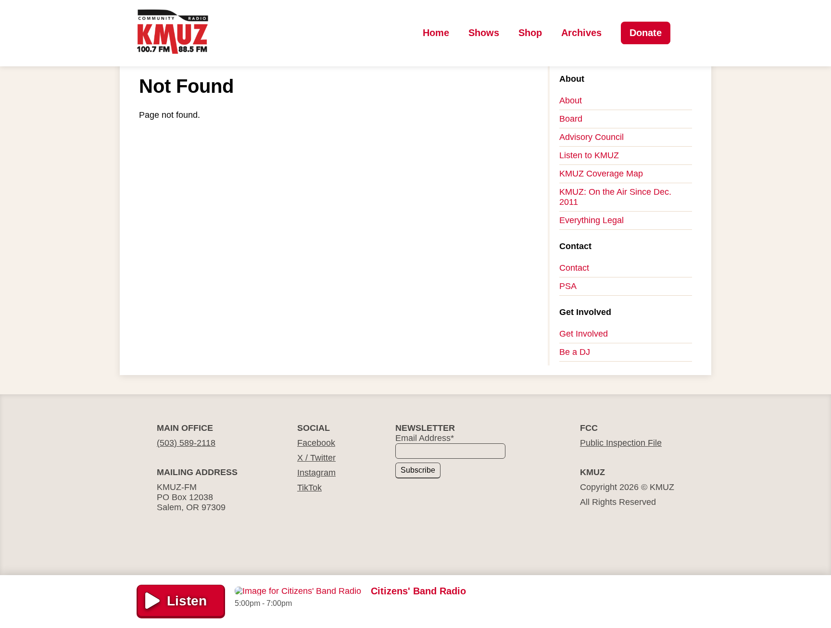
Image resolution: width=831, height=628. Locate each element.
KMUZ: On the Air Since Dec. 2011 (615, 197)
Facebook (316, 443)
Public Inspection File (621, 443)
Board (570, 119)
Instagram (316, 472)
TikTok (309, 487)
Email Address (424, 438)
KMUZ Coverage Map (601, 173)
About (570, 100)
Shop (530, 32)
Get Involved (583, 334)
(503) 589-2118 (186, 443)
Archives (581, 32)
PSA (568, 286)
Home (436, 32)
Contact (574, 268)
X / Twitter (316, 458)
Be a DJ (574, 352)
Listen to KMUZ (589, 155)
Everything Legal (591, 220)
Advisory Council (591, 137)
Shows (483, 32)
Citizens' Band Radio (418, 591)
